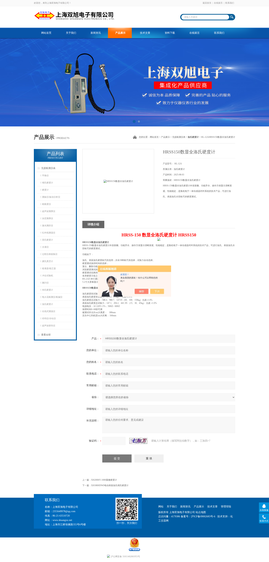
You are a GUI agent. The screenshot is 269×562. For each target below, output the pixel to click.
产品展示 (120, 33)
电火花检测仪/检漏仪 (52, 297)
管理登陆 (226, 506)
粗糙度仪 (46, 204)
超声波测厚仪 (48, 211)
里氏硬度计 (47, 240)
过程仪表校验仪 (49, 254)
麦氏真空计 (47, 261)
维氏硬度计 (47, 182)
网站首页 (46, 33)
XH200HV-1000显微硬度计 (104, 480)
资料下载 (170, 33)
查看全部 (46, 334)
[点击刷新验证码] (138, 441)
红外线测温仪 (48, 232)
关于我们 (71, 33)
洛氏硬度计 (47, 304)
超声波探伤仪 (48, 325)
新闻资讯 (96, 33)
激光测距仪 (47, 225)
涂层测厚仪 (47, 218)
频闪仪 (45, 282)
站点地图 (201, 512)
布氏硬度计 (47, 290)
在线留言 (218, 3)
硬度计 (45, 190)
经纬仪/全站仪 (49, 318)
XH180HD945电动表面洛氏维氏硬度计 (109, 485)
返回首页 (207, 3)
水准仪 (45, 247)
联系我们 (229, 3)
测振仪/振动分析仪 (51, 197)
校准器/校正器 (49, 268)
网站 (160, 506)
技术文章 (145, 33)
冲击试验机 (47, 275)
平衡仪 (45, 175)
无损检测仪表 (178, 137)
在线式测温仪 (48, 311)
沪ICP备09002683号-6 (203, 516)
